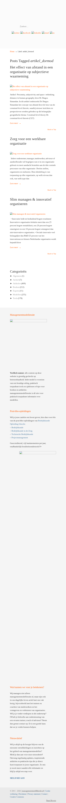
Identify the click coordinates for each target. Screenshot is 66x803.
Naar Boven (51, 800)
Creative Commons (17, 797)
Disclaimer (22, 794)
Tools (15, 298)
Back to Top (52, 129)
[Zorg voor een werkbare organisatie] (26, 153)
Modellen (17, 294)
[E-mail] (45, 33)
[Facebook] (25, 33)
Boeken (16, 287)
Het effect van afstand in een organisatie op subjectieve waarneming (31, 71)
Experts (16, 291)
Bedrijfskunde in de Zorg (22, 431)
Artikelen (17, 283)
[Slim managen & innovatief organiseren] (27, 214)
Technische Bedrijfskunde (22, 434)
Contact (44, 794)
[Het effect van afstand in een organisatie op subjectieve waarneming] (33, 90)
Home (12, 52)
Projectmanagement (20, 437)
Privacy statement (34, 794)
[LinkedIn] (36, 33)
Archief (16, 280)
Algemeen (17, 276)
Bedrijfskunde (17, 427)
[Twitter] (15, 33)
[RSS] (52, 33)
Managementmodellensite (33, 12)
